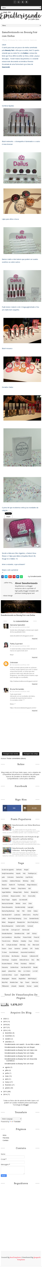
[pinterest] (22, 2)
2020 (5, 1019)
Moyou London (15, 896)
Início (4, 1135)
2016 (5, 1030)
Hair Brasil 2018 (26, 967)
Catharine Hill (34, 956)
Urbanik (13, 986)
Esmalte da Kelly (20, 907)
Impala (18, 873)
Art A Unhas (5, 956)
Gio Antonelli (23, 900)
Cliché (29, 911)
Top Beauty (21, 885)
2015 (5, 1091)
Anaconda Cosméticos (28, 952)
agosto (7, 1067)
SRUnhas (25, 881)
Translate (17, 1122)
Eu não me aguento (8, 870)
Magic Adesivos (32, 885)
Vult (29, 888)
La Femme (5, 896)
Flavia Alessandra (7, 907)
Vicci (24, 896)
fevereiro (8, 1085)
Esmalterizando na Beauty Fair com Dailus (18, 615)
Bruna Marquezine (7, 926)
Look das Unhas (7, 975)
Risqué (26, 870)
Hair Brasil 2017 (7, 915)
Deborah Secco (24, 960)
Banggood (11, 922)
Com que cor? (15, 930)
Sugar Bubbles (6, 892)
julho (7, 1070)
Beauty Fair (14, 40)
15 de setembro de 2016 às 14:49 (20, 691)
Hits (24, 873)
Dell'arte (19, 870)
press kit (26, 40)
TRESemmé (5, 986)
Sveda (37, 948)
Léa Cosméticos (7, 937)
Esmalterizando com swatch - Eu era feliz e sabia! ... (22, 1044)
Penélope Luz (32, 873)
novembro (9, 1036)
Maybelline (22, 979)
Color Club (5, 930)
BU (3, 945)
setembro (8, 1042)
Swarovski (33, 40)
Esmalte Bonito (34, 918)
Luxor (16, 975)
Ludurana (17, 915)
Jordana (25, 948)
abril (6, 1079)
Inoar (10, 948)
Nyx (21, 982)
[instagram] (26, 2)
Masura (4, 885)
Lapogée (30, 907)
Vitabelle (21, 986)
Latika (3, 918)
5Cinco (36, 941)
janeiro (7, 1088)
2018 (5, 1025)
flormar (29, 986)
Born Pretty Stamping (14, 918)
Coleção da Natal (11, 945)
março (7, 1082)
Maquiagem (5, 979)
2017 (5, 1027)
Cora (25, 918)
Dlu (29, 945)
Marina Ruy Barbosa (8, 911)
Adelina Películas (15, 881)
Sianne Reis (19, 877)
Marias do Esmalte (7, 903)
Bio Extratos (15, 956)
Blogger (26, 1105)
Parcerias (6, 1138)
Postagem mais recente (10, 754)
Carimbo (4, 881)
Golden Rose (14, 967)
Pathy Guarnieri (16, 644)
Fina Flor (35, 915)
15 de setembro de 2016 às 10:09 (20, 646)
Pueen (27, 982)
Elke (38, 960)
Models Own (14, 982)
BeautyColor (21, 922)
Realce (13, 888)
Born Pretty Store (33, 922)
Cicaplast (14, 960)
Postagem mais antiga (31, 754)
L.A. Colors (27, 971)
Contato (5, 1140)
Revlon (26, 892)
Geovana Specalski (17, 625)
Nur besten (5, 888)
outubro (8, 1039)
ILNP (28, 933)
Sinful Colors (26, 915)
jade (3, 877)
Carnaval (30, 926)
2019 (5, 1022)
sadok (36, 986)
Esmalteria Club (19, 933)
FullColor (32, 963)
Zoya (30, 941)
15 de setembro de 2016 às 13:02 (20, 665)
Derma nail (25, 930)
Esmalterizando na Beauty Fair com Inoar (19, 1064)
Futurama (5, 967)
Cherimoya (5, 960)
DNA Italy (22, 945)
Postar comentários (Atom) (16, 758)
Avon (24, 903)
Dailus (21, 40)
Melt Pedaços (32, 979)
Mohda (18, 903)
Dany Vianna (22, 888)
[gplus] (18, 2)
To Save (4, 952)
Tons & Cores (6, 941)
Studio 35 (12, 885)
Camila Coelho (20, 926)
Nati (18, 911)
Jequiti (4, 971)
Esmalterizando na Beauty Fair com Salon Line (21, 1050)
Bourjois (24, 956)
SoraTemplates (15, 1257)
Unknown (14, 662)
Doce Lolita (31, 896)
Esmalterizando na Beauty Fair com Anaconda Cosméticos (21, 1060)
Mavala (14, 979)
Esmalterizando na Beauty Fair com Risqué (20, 1047)
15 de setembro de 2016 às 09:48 (20, 627)
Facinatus (23, 963)
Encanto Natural (7, 963)
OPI (31, 948)
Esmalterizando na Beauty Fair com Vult (19, 1056)
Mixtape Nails (17, 892)
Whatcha (15, 941)
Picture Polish (27, 937)
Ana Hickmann (13, 952)
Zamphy (23, 941)
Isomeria (17, 948)
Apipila (14, 900)
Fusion (4, 948)
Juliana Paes (12, 971)
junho (7, 1073)
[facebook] (14, 2)
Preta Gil (36, 937)
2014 (5, 1094)
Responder (34, 638)
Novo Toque (6, 900)
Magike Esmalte (25, 975)
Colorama (10, 877)
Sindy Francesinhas (7, 873)
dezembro (9, 1033)
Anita (32, 881)
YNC (23, 911)
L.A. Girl (35, 971)
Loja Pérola (29, 877)
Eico (33, 960)
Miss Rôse (17, 937)
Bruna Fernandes (17, 689)
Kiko (19, 971)
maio (7, 1076)
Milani (3, 922)
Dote (30, 903)
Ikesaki (35, 967)
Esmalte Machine (7, 933)
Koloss (34, 933)
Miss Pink (4, 982)
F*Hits (16, 963)
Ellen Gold (36, 945)
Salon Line (35, 982)
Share (8, 517)
